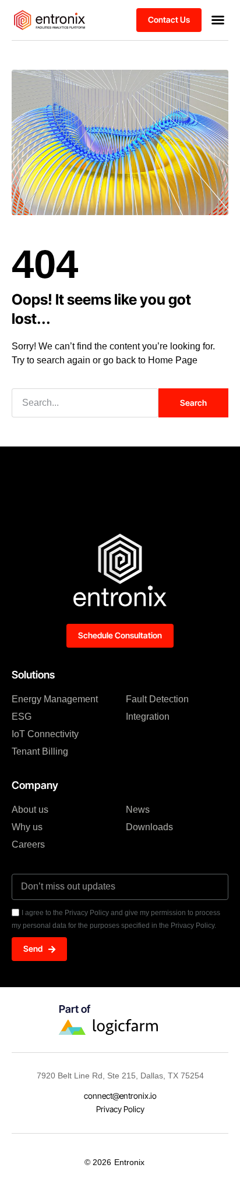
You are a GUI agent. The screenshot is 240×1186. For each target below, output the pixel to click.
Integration (148, 716)
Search (193, 403)
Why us (27, 827)
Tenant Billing (40, 751)
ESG (21, 716)
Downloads (149, 827)
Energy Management (55, 699)
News (138, 810)
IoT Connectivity (45, 734)
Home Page (172, 360)
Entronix (129, 1162)
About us (30, 810)
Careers (28, 844)
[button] (217, 19)
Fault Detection (157, 699)
